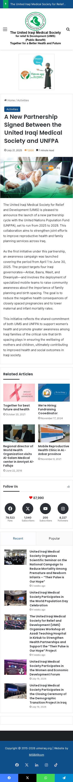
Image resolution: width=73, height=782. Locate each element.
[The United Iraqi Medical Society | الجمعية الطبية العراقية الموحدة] (35, 29)
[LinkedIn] (36, 765)
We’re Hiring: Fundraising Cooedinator (48, 409)
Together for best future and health (16, 407)
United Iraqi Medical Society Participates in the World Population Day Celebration (49, 598)
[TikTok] (56, 765)
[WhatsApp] (45, 778)
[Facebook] (17, 765)
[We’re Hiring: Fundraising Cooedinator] (54, 393)
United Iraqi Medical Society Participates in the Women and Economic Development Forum (49, 668)
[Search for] (68, 30)
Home (11, 100)
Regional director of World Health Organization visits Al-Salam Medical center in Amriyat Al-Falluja (18, 456)
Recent (18, 538)
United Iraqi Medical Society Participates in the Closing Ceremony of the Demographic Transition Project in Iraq (48, 694)
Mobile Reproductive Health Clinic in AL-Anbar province (53, 450)
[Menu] (5, 30)
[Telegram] (64, 778)
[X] (27, 765)
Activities (23, 100)
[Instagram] (46, 765)
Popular (54, 538)
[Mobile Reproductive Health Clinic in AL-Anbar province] (54, 433)
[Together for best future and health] (19, 393)
